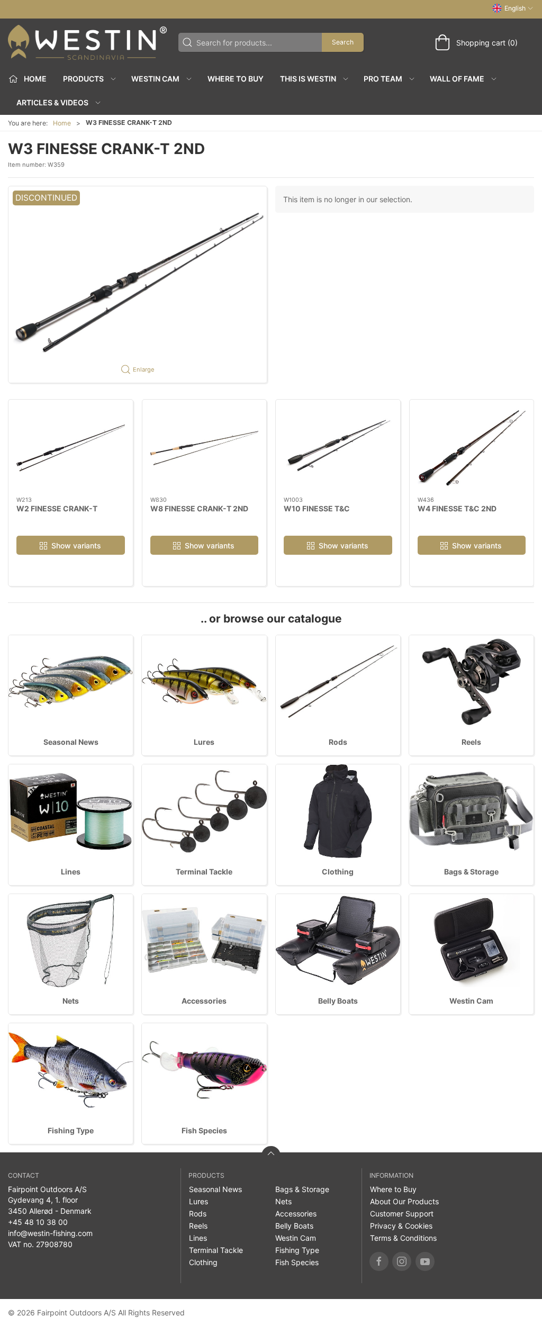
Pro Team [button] (383, 78)
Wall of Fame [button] (457, 78)
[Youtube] (425, 1261)
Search (343, 42)
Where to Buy (235, 78)
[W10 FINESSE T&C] (338, 448)
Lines (70, 871)
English (515, 8)
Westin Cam (471, 1000)
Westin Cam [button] (155, 78)
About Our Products (404, 1201)
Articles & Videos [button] (52, 102)
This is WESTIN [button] (308, 78)
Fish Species (204, 1130)
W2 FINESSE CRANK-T (56, 508)
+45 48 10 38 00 (38, 1221)
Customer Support (401, 1213)
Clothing (338, 871)
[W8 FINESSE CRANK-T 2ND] (204, 448)
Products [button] (83, 78)
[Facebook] (379, 1261)
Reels (471, 741)
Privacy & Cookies (401, 1225)
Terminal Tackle (204, 871)
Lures (204, 741)
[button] (137, 284)
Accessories (204, 1000)
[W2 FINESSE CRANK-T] (70, 448)
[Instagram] (401, 1261)
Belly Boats (338, 1000)
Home (62, 123)
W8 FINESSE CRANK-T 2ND (199, 508)
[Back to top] (271, 1155)
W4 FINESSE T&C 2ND (457, 508)
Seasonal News (70, 741)
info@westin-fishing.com (50, 1233)
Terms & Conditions (403, 1237)
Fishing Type (71, 1130)
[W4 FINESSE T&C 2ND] (472, 448)
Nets (70, 1000)
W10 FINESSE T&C (317, 508)
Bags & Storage (471, 871)
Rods (338, 741)
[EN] (87, 42)
